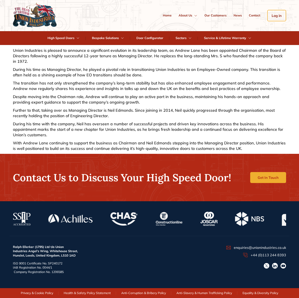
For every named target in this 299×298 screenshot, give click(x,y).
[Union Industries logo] (35, 15)
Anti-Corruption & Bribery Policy (143, 293)
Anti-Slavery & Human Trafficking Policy (204, 293)
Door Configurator (149, 38)
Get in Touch (268, 177)
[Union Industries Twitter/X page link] (266, 266)
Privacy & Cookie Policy (37, 293)
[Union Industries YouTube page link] (283, 266)
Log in (277, 15)
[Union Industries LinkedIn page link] (275, 266)
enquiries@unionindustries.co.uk (260, 247)
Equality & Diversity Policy (260, 293)
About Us (185, 15)
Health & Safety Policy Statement (87, 293)
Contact (254, 15)
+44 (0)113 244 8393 (268, 255)
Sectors (181, 38)
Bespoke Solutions (105, 38)
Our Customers (215, 15)
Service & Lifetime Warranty (225, 38)
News (238, 15)
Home (167, 15)
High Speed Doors (60, 38)
